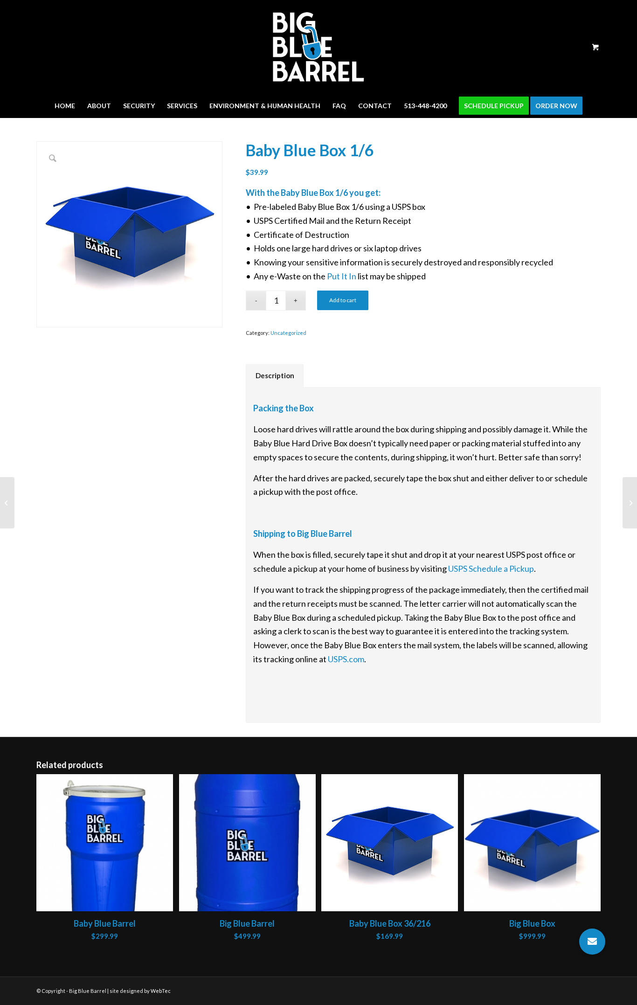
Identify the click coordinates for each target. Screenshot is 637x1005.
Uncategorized (288, 333)
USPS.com (346, 659)
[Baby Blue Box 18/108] (630, 502)
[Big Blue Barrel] (318, 47)
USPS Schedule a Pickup (491, 568)
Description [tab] (275, 375)
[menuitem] (64, 106)
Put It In (341, 276)
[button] (592, 942)
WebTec (161, 991)
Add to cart (342, 300)
